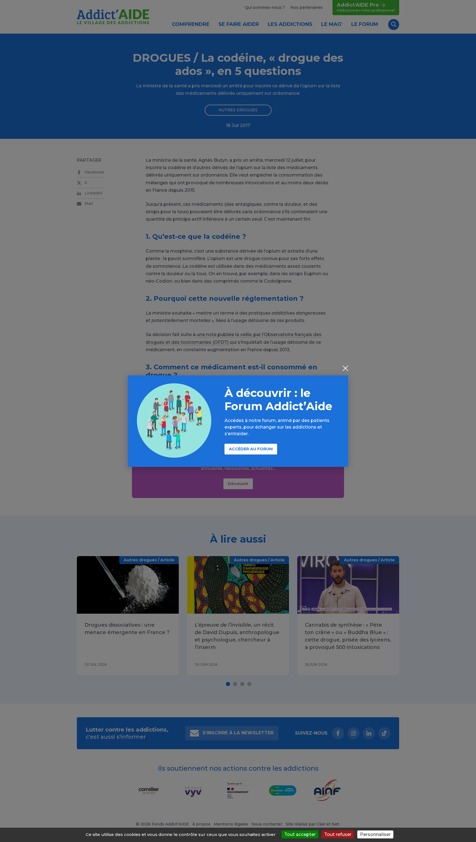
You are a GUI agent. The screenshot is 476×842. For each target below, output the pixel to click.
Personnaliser (375, 834)
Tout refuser (337, 834)
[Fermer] (345, 369)
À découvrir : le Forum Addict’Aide (278, 399)
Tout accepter (300, 834)
